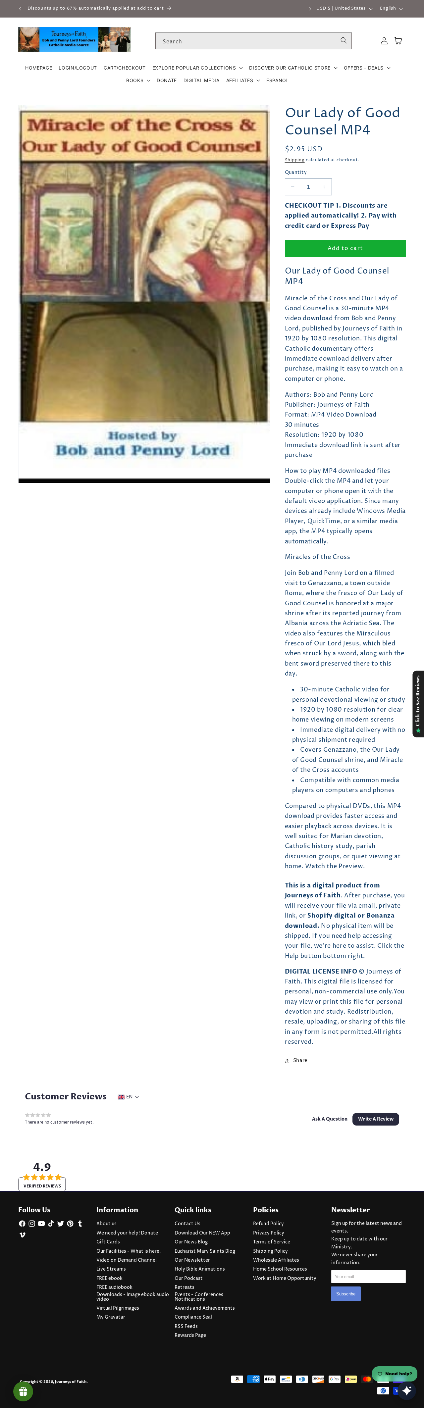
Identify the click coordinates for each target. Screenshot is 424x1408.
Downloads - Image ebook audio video (132, 1297)
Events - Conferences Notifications (199, 1297)
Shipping (295, 160)
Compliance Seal (193, 1317)
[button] (197, 68)
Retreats (184, 1287)
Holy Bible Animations (200, 1269)
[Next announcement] (310, 9)
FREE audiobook (114, 1287)
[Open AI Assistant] (407, 1391)
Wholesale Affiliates (276, 1260)
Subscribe (345, 1293)
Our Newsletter (192, 1260)
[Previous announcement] (20, 9)
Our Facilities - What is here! (128, 1251)
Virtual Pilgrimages (117, 1308)
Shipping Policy (270, 1251)
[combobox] (253, 41)
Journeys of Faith (70, 1381)
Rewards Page (190, 1335)
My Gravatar (110, 1317)
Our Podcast (189, 1278)
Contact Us (187, 1224)
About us (106, 1224)
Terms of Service (271, 1242)
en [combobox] (129, 1097)
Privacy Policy (268, 1233)
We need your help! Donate (127, 1233)
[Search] (344, 41)
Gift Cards (108, 1242)
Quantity (296, 172)
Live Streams (111, 1269)
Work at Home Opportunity (284, 1278)
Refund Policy (268, 1224)
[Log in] (384, 40)
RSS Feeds (186, 1326)
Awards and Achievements (205, 1308)
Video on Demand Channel (126, 1260)
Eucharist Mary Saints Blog (205, 1251)
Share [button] (300, 1060)
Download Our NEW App (202, 1233)
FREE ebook (109, 1278)
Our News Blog (191, 1242)
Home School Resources (280, 1269)
